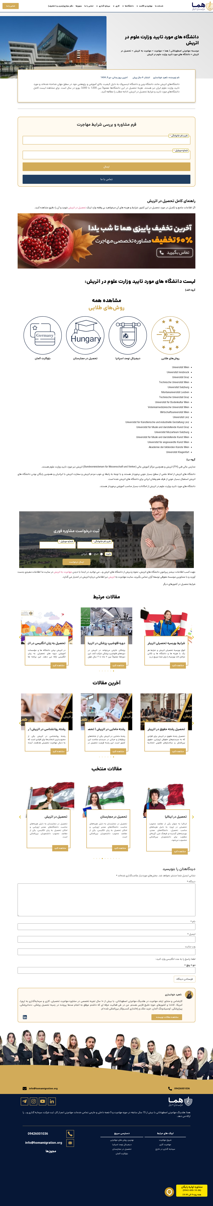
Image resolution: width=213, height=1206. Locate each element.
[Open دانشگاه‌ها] (123, 6)
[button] (20, 637)
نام (192, 921)
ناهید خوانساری (173, 994)
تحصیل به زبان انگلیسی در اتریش (43, 643)
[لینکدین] (52, 1101)
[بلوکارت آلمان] (43, 335)
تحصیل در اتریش (77, 207)
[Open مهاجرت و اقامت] (137, 6)
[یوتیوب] (42, 1101)
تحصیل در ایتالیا (176, 817)
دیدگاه (191, 881)
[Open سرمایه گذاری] (97, 6)
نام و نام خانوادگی (179, 135)
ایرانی (84, 554)
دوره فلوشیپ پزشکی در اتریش (105, 643)
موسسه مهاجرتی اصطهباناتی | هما (182, 50)
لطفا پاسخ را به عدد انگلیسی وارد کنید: (175, 959)
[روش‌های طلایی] (170, 335)
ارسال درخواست (76, 562)
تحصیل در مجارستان (113, 817)
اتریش (111, 577)
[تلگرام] (24, 1101)
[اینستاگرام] (33, 1101)
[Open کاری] (114, 6)
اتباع (96, 554)
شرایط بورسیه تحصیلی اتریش (166, 643)
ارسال (106, 167)
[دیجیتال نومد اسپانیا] (128, 335)
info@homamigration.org (43, 1142)
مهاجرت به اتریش (142, 50)
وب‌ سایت (190, 946)
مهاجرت (158, 50)
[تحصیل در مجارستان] (85, 335)
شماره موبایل (181, 150)
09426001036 (38, 1134)
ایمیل (191, 934)
